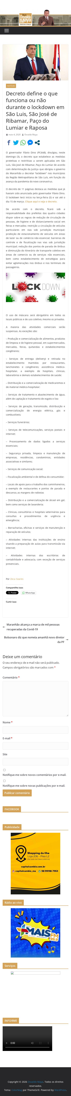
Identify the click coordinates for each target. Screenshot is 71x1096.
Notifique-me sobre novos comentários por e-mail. (34, 775)
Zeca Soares (16, 578)
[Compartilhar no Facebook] (9, 143)
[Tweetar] (16, 143)
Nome (8, 722)
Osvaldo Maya (30, 134)
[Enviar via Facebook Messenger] (30, 143)
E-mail (7, 738)
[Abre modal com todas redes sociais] (37, 143)
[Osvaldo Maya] (35, 12)
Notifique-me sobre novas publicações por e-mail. (34, 786)
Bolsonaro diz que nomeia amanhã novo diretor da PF (34, 640)
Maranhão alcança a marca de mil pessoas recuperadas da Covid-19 (33, 627)
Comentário (11, 677)
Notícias (11, 86)
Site (5, 754)
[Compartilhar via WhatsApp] (23, 143)
